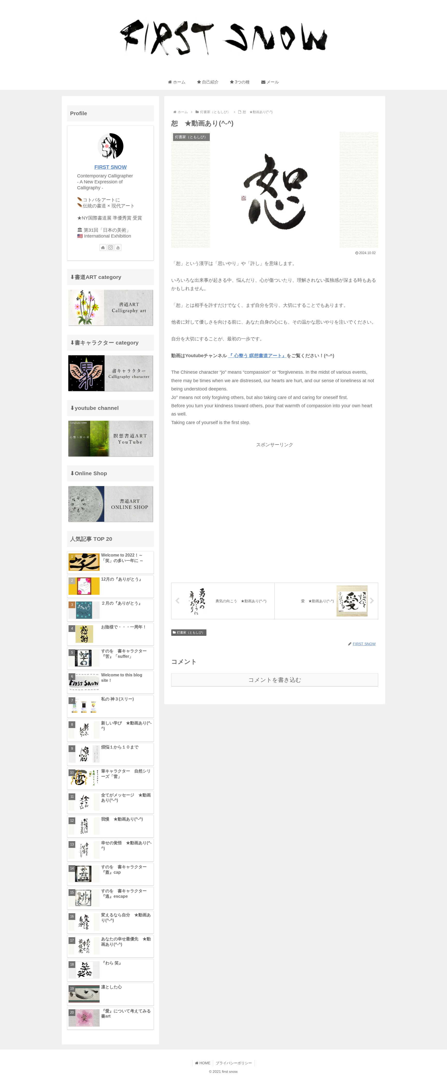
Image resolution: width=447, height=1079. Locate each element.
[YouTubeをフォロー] (118, 247)
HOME (204, 1063)
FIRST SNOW (110, 167)
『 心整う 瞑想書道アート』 (257, 355)
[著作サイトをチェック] (103, 247)
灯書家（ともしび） (191, 632)
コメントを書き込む (274, 680)
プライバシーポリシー (234, 1063)
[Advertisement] (274, 511)
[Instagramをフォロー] (110, 247)
